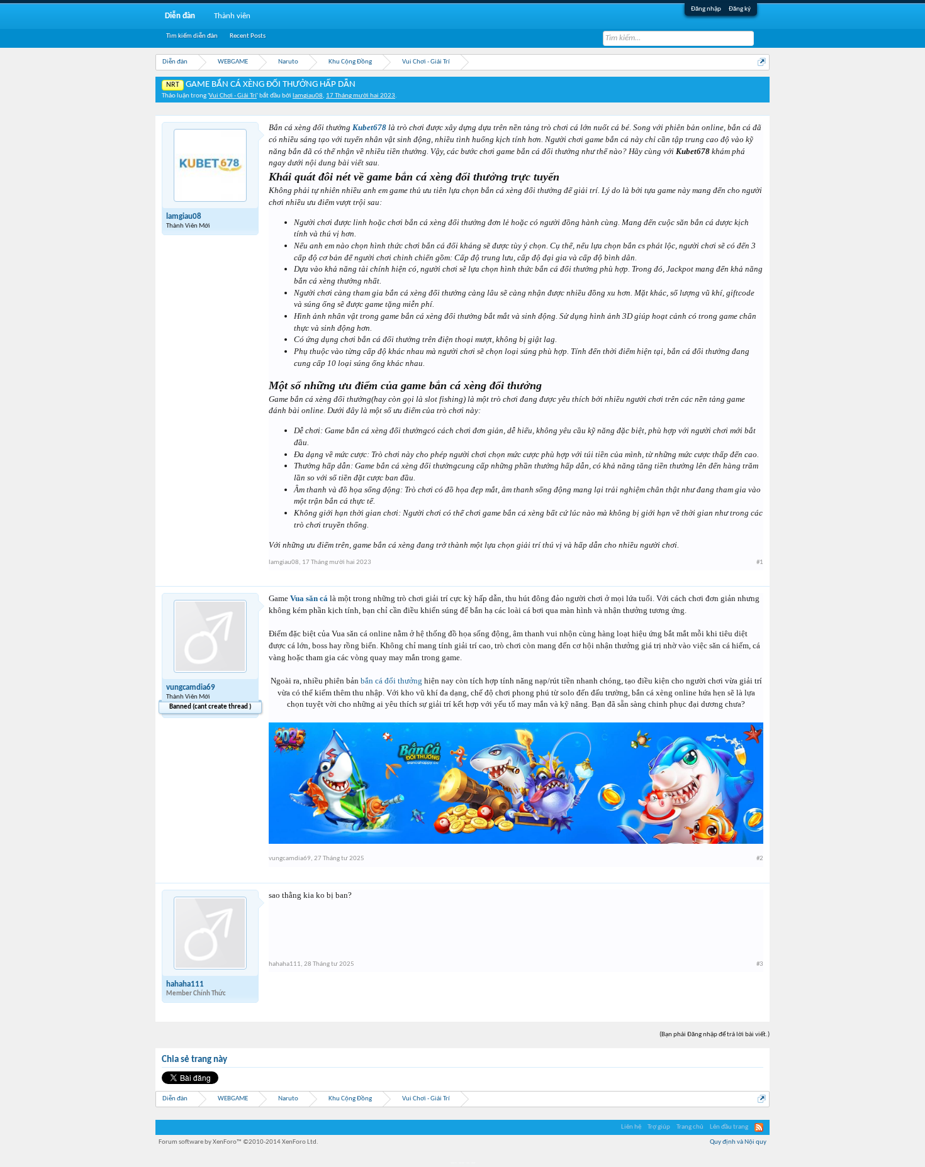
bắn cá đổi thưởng (391, 680)
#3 (759, 964)
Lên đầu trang (729, 1127)
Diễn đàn (180, 16)
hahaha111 (185, 984)
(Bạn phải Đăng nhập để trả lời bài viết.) (714, 1034)
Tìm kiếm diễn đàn (192, 36)
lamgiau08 (308, 95)
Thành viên (232, 16)
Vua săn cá (309, 598)
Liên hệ (631, 1127)
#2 (759, 858)
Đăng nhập (706, 9)
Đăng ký (740, 9)
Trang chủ (690, 1127)
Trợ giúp (659, 1127)
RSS (758, 1127)
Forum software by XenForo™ (238, 1142)
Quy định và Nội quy (738, 1142)
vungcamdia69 (190, 687)
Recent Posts (248, 36)
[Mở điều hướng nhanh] (762, 62)
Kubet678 (369, 127)
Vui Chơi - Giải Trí (233, 95)
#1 (759, 562)
